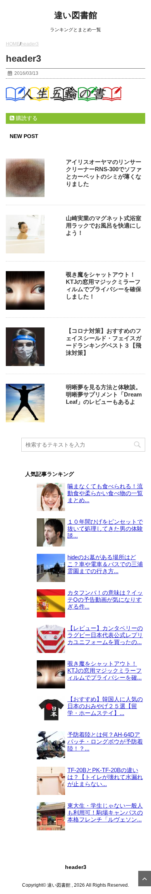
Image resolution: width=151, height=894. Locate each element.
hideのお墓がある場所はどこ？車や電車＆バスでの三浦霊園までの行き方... (105, 564)
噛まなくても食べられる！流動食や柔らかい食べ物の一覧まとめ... (105, 493)
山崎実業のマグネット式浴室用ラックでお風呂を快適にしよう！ (103, 225)
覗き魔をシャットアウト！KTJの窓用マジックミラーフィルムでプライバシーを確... (104, 670)
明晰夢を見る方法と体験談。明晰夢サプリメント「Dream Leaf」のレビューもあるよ (104, 394)
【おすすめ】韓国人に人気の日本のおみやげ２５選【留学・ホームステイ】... (105, 706)
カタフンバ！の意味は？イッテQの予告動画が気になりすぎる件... (105, 599)
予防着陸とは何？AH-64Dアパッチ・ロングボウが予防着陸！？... (105, 741)
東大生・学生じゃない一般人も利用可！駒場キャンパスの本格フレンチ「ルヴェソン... (105, 812)
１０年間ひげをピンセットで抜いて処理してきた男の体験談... (105, 528)
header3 (75, 867)
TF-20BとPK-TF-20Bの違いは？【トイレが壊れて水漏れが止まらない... (105, 777)
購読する (26, 118)
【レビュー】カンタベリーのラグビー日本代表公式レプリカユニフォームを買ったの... (105, 635)
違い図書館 (75, 15)
